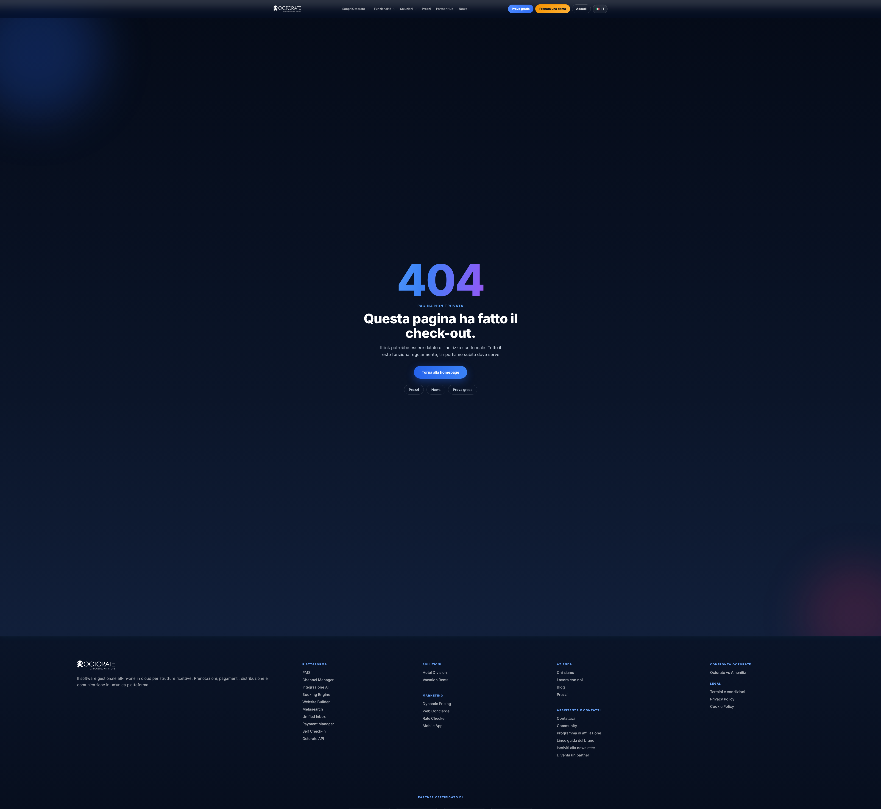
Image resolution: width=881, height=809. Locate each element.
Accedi (581, 9)
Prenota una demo (552, 9)
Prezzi (426, 9)
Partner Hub (444, 9)
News (463, 9)
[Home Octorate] (287, 9)
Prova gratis (521, 9)
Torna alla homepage (440, 372)
